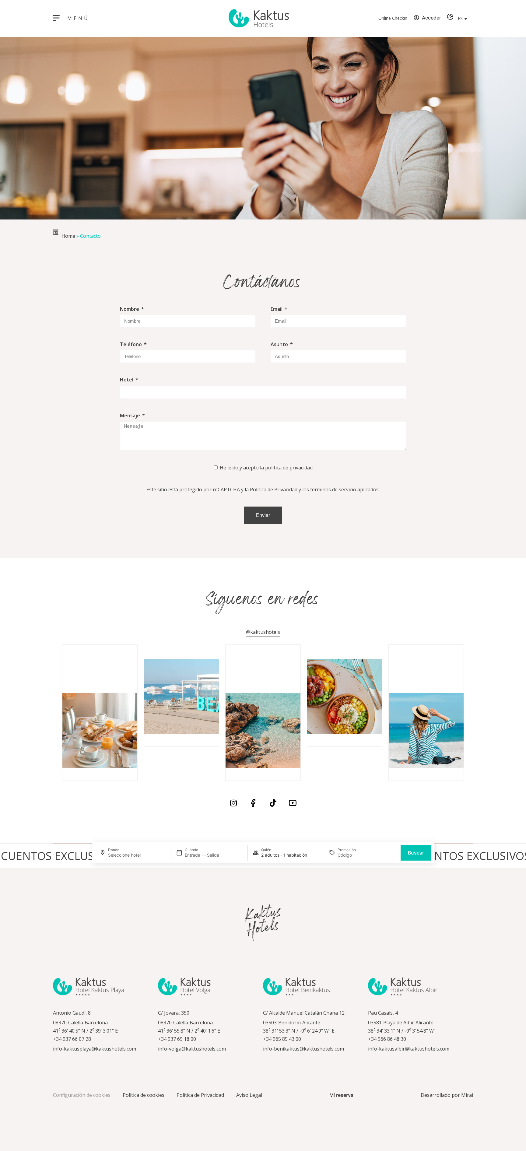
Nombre (130, 309)
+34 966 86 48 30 (387, 1039)
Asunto (280, 344)
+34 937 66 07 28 (72, 1039)
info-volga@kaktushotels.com (192, 1048)
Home (68, 236)
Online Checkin (392, 18)
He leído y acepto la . (267, 467)
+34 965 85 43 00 (282, 1039)
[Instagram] (233, 803)
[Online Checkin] (366, 18)
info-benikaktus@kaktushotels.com (303, 1048)
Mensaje (130, 415)
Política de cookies (143, 1095)
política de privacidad (289, 467)
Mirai (467, 1095)
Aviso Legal (249, 1095)
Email (277, 309)
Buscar (416, 853)
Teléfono (131, 344)
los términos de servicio (329, 489)
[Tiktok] (273, 803)
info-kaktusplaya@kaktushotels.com (94, 1048)
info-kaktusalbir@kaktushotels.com (408, 1048)
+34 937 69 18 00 (177, 1039)
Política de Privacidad (273, 489)
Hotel (127, 379)
